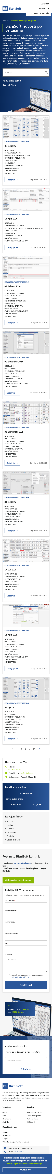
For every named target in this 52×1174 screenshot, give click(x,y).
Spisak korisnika (13, 840)
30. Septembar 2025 (14, 431)
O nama (10, 829)
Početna (6, 20)
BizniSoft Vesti (9, 85)
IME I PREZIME (10, 900)
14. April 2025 (11, 634)
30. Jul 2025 (10, 502)
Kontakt (10, 825)
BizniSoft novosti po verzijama (17, 142)
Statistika (10, 836)
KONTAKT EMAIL (10, 922)
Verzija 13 (9, 707)
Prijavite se (26, 1069)
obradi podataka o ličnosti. (20, 977)
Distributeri (11, 832)
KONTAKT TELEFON (11, 911)
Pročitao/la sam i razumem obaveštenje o (26, 976)
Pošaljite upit (26, 985)
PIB (6, 943)
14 (34, 749)
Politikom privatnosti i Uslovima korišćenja (24, 1163)
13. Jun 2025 (10, 569)
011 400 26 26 (14, 769)
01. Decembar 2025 (14, 361)
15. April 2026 (11, 218)
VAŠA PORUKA (9, 954)
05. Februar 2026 (12, 286)
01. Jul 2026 (10, 146)
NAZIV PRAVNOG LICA (12, 933)
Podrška (10, 821)
